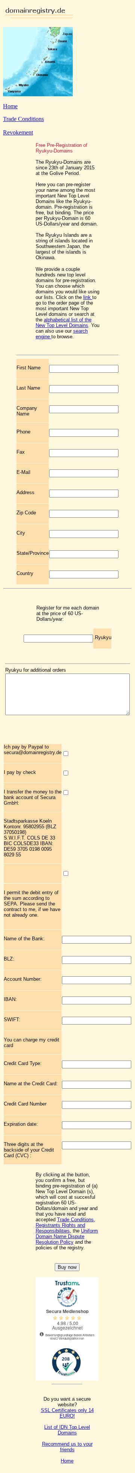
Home (10, 106)
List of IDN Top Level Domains (67, 1430)
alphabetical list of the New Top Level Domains (64, 322)
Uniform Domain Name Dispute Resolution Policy (67, 1236)
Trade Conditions (23, 119)
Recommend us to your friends (67, 1446)
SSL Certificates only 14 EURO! (67, 1413)
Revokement (18, 132)
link (87, 297)
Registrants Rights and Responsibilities (60, 1228)
